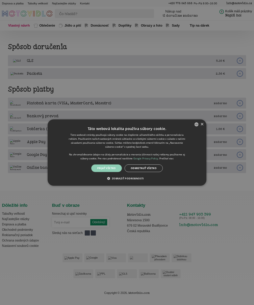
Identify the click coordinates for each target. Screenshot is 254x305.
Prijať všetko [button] (106, 168)
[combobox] (196, 124)
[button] (127, 178)
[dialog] (127, 152)
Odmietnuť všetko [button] (144, 168)
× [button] (201, 124)
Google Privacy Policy (145, 158)
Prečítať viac (166, 158)
